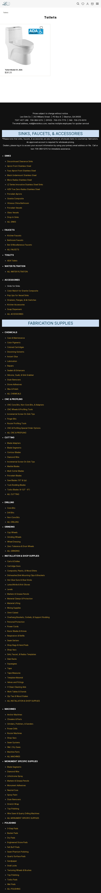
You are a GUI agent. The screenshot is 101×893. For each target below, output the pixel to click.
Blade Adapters (14, 443)
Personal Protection (16, 622)
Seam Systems (13, 742)
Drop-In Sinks (13, 217)
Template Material (15, 677)
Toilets (5, 12)
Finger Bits (11, 419)
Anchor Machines (14, 714)
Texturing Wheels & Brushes (19, 870)
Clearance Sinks (26, 161)
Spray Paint (12, 795)
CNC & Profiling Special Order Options (24, 428)
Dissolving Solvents (15, 352)
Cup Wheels (12, 532)
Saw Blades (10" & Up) (17, 480)
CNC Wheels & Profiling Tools (20, 409)
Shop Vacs (11, 650)
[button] (81, 4)
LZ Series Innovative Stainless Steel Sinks (25, 184)
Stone (9, 384)
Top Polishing (13, 809)
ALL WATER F (13, 271)
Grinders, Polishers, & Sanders (20, 724)
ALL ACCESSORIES (15, 314)
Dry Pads (11, 838)
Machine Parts (13, 752)
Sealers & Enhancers (16, 370)
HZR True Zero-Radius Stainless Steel (23, 189)
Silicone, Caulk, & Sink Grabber (20, 375)
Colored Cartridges (15, 347)
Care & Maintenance (16, 338)
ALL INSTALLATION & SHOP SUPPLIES (23, 701)
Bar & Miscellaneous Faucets (19, 245)
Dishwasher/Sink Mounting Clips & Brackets (26, 575)
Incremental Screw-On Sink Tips (21, 414)
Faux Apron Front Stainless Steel (21, 171)
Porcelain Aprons (14, 194)
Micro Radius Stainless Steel (19, 180)
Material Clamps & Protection (20, 598)
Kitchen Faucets (14, 235)
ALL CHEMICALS (14, 394)
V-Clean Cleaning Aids (16, 687)
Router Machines (14, 733)
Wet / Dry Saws (14, 747)
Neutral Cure (12, 790)
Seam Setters (13, 640)
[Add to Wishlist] (41, 27)
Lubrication (12, 361)
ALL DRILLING (13, 522)
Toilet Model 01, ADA (13, 70)
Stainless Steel (24, 166)
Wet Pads (11, 884)
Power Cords (13, 626)
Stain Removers (14, 380)
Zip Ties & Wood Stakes (17, 696)
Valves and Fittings (15, 682)
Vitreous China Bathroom (18, 203)
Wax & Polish (12, 389)
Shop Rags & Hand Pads (17, 645)
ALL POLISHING (13, 889)
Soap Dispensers (14, 309)
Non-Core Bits (13, 517)
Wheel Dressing (14, 542)
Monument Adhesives (16, 785)
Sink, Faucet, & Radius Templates (21, 654)
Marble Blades (13, 466)
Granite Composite (15, 198)
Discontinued (13, 161)
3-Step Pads (12, 828)
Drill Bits (10, 512)
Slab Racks (12, 659)
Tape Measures (14, 673)
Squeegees (12, 664)
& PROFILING (20, 433)
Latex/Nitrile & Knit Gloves (18, 584)
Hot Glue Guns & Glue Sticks (19, 580)
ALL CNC (11, 433)
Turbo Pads (12, 879)
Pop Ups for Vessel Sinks (18, 295)
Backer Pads (12, 833)
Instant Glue (12, 356)
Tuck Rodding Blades (16, 485)
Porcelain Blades (14, 475)
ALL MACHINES (13, 756)
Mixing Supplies (14, 608)
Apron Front (12, 166)
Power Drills (12, 728)
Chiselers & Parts (14, 719)
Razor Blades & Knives (17, 631)
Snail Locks (12, 865)
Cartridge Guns (14, 566)
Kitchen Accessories (16, 304)
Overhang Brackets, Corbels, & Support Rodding (28, 617)
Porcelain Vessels (14, 208)
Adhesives (17, 384)
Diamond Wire (13, 457)
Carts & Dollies (13, 561)
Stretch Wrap (13, 804)
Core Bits (11, 508)
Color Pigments (14, 342)
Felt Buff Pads (13, 847)
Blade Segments (14, 448)
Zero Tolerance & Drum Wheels (20, 546)
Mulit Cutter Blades (15, 471)
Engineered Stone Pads (17, 842)
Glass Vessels (13, 212)
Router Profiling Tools (16, 423)
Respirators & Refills (16, 636)
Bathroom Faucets (15, 240)
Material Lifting (13, 603)
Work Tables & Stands (16, 691)
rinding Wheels (15, 537)
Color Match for (14, 291)
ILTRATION (23, 271)
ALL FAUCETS (13, 249)
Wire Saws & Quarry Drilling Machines (23, 813)
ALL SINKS (11, 222)
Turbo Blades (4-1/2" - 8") (18, 489)
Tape (9, 668)
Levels (10, 589)
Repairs (10, 366)
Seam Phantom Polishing (18, 852)
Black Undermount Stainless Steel (21, 175)
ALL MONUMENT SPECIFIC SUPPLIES (23, 818)
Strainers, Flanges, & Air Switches (21, 300)
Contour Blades (14, 452)
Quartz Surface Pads (16, 856)
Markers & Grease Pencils (18, 594)
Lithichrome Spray (15, 776)
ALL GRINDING (13, 551)
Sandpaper (12, 861)
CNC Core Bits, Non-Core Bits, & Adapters (25, 405)
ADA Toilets (12, 260)
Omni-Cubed (12, 612)
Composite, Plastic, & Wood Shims (22, 571)
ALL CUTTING (13, 494)
